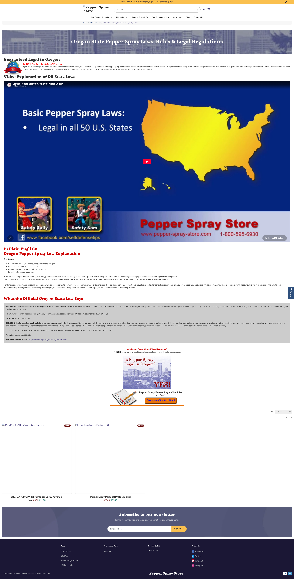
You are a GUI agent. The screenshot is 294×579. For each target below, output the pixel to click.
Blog (188, 17)
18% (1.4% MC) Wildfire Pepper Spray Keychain (36, 496)
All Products (121, 17)
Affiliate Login (67, 565)
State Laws (177, 17)
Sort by (271, 412)
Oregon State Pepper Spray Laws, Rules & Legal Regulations (118, 23)
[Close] (286, 2)
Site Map (64, 556)
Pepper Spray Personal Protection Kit (110, 496)
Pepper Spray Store (23, 573)
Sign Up (177, 529)
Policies (107, 551)
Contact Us (198, 17)
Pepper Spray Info (140, 17)
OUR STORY (66, 551)
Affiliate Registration (69, 560)
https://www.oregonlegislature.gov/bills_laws (48, 339)
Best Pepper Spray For (100, 17)
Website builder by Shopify (40, 573)
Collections (93, 23)
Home (85, 23)
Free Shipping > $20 (160, 17)
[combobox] (154, 10)
